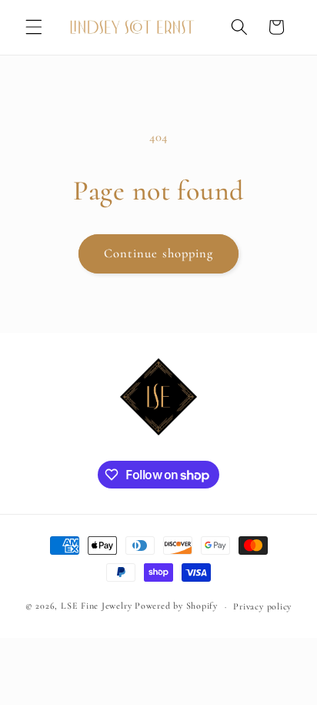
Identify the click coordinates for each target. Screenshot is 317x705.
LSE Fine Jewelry (96, 606)
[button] (33, 26)
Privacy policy (262, 606)
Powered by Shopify (176, 606)
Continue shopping (159, 253)
